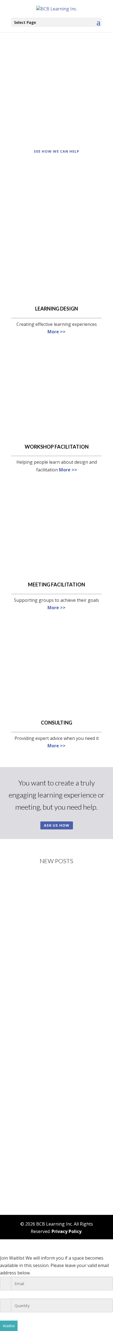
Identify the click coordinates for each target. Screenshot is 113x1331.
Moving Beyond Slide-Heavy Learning (52, 1009)
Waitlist (9, 1325)
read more (27, 971)
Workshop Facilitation (57, 447)
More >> (56, 332)
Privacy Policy (66, 1231)
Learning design (56, 309)
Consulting (56, 723)
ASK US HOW (56, 825)
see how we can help (56, 151)
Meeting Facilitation (56, 584)
